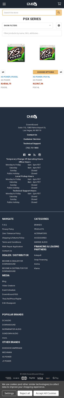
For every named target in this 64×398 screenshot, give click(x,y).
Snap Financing (40, 260)
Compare (3, 72)
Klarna (37, 268)
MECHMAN (7, 352)
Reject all (25, 393)
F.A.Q (4, 225)
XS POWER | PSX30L (9, 77)
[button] (59, 25)
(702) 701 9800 (32, 148)
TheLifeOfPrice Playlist (11, 299)
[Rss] (34, 155)
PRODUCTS (39, 229)
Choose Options (45, 72)
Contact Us (7, 251)
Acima (37, 264)
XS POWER (6, 357)
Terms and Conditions (11, 242)
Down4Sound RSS (10, 294)
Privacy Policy (8, 229)
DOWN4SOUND (9, 325)
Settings (9, 393)
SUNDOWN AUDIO (10, 333)
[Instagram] (40, 155)
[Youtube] (29, 155)
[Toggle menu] (4, 4)
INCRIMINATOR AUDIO (11, 329)
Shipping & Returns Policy (13, 238)
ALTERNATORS (40, 233)
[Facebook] (24, 155)
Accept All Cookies (46, 393)
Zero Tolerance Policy (11, 233)
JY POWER (6, 361)
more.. (5, 338)
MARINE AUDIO (40, 242)
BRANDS (38, 225)
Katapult (37, 255)
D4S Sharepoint (9, 303)
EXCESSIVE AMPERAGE (12, 348)
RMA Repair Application (12, 246)
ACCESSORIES (40, 238)
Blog (4, 281)
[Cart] (60, 4)
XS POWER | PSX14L (41, 77)
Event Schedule (8, 290)
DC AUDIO (6, 320)
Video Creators (8, 286)
